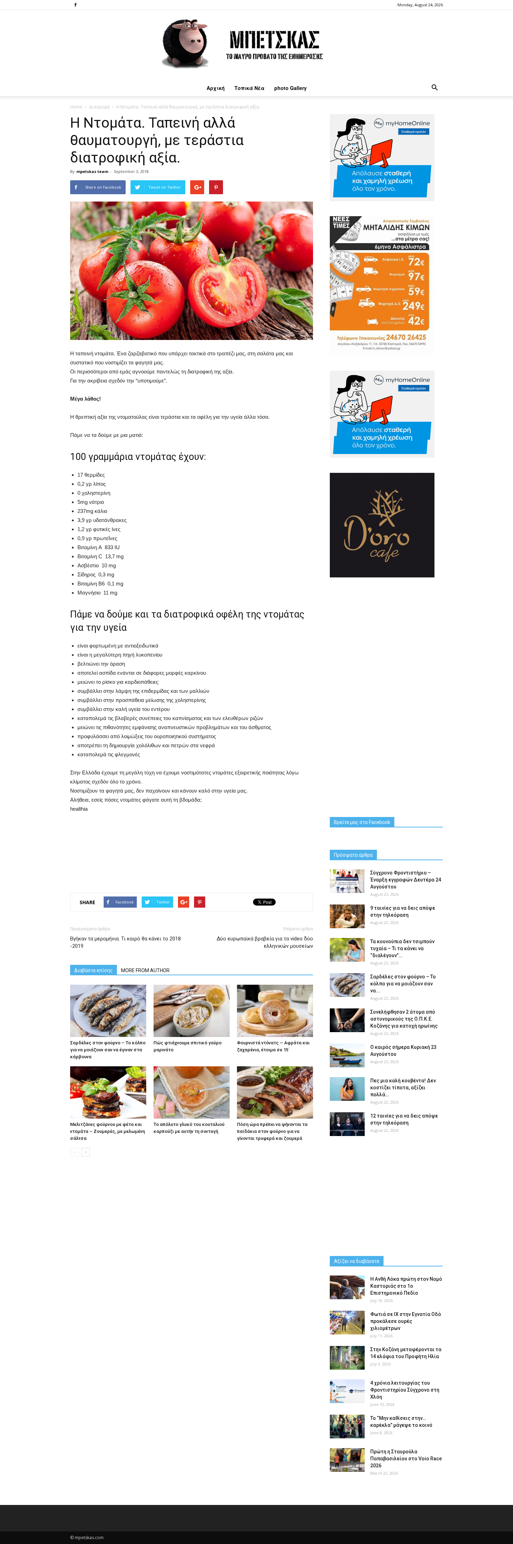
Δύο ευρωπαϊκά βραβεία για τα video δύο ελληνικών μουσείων (265, 942)
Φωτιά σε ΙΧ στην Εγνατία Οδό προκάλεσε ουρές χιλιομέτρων (405, 1321)
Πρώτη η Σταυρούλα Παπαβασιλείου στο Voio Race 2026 (406, 1458)
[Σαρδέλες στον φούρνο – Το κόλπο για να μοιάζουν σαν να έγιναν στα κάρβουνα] (108, 1011)
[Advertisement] (191, 846)
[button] (434, 88)
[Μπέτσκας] (256, 45)
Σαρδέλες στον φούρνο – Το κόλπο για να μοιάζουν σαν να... (403, 983)
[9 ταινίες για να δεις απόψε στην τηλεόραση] (347, 917)
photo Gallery (290, 87)
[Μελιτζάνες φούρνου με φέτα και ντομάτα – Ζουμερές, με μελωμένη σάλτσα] (108, 1092)
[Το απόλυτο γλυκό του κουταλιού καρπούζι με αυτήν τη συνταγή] (192, 1092)
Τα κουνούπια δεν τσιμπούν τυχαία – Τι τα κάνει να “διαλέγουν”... (402, 948)
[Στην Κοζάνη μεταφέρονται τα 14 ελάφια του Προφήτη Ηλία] (347, 1358)
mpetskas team (92, 171)
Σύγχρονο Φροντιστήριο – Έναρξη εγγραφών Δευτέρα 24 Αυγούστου (405, 880)
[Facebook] (75, 5)
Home (76, 107)
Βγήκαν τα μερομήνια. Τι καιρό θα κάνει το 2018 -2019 (125, 942)
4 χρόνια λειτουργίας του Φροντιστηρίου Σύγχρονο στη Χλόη (404, 1390)
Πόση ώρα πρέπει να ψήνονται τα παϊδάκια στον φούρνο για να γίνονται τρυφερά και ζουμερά (272, 1131)
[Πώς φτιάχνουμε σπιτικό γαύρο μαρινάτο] (192, 1011)
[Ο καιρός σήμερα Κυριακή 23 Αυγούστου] (347, 1056)
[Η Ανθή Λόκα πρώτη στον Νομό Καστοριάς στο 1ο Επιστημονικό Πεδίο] (347, 1288)
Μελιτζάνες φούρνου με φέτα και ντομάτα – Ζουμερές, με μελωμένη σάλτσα (107, 1131)
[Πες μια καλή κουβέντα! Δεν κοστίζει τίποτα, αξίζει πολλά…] (347, 1089)
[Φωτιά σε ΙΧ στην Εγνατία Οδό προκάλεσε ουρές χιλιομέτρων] (347, 1323)
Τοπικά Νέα (250, 87)
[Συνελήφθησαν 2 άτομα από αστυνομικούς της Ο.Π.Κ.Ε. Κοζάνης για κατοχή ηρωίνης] (347, 1020)
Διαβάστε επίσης (93, 970)
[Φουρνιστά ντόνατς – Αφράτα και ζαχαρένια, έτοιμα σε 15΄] (275, 1011)
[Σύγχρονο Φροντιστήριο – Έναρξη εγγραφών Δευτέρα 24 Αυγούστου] (347, 881)
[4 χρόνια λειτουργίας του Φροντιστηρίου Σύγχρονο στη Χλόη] (347, 1391)
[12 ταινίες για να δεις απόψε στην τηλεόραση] (347, 1124)
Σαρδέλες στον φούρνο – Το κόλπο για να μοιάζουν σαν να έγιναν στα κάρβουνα (108, 1049)
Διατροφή (99, 107)
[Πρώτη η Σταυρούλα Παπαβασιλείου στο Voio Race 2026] (347, 1460)
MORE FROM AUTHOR (145, 970)
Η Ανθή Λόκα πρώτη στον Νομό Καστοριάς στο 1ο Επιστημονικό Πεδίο (406, 1286)
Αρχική (216, 87)
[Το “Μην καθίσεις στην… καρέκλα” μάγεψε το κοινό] (347, 1427)
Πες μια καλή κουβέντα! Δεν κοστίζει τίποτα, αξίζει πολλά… (403, 1087)
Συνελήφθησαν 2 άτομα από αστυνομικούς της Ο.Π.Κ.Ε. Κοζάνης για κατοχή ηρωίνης (404, 1019)
